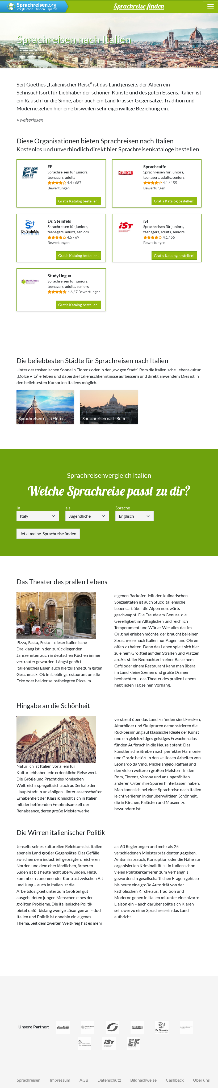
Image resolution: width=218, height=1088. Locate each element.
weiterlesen (31, 120)
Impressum (60, 1079)
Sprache (122, 507)
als (67, 507)
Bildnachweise (143, 1079)
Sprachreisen (28, 1079)
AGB (83, 1079)
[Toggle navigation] (210, 6)
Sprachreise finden (48, 533)
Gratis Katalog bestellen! (78, 201)
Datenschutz (109, 1079)
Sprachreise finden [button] (139, 6)
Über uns (201, 1079)
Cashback (175, 1079)
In (18, 507)
